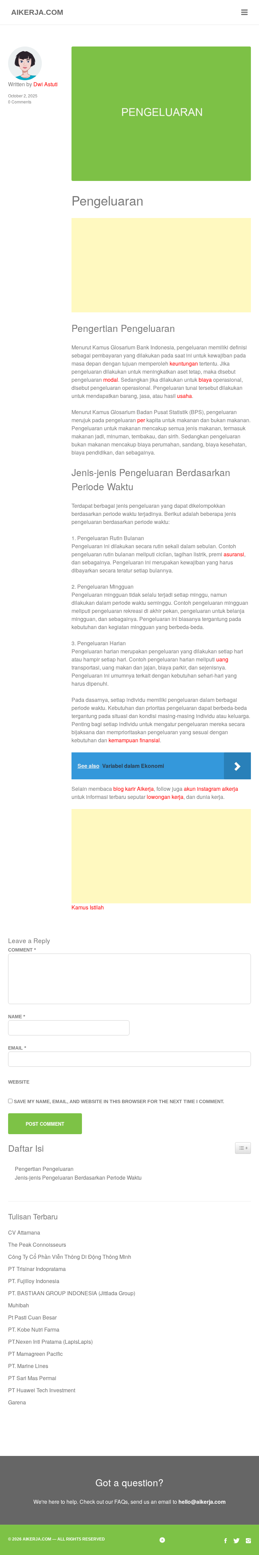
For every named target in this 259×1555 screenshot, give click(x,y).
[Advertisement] (161, 265)
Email (17, 1048)
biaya (205, 379)
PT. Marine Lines (28, 1366)
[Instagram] (248, 1540)
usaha (184, 396)
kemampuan (123, 740)
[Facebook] (225, 1540)
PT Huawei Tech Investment (41, 1390)
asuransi (234, 554)
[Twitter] (236, 1540)
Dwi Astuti (45, 84)
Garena (17, 1402)
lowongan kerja (165, 797)
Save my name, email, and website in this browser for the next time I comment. (119, 1101)
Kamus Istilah (87, 907)
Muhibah (18, 1305)
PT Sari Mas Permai (32, 1378)
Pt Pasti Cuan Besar (32, 1317)
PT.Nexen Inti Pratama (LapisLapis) (50, 1341)
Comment (22, 950)
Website (18, 1082)
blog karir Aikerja (133, 788)
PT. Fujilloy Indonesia (33, 1281)
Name (16, 1016)
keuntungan (184, 363)
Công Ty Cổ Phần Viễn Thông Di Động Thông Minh (69, 1257)
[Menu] (244, 12)
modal (110, 379)
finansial (150, 740)
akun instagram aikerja (211, 788)
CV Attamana (24, 1232)
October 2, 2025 (22, 95)
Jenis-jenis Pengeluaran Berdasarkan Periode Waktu (78, 1177)
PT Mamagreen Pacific (35, 1354)
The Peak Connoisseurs (37, 1244)
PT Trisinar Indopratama (37, 1269)
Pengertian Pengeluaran (44, 1169)
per (141, 420)
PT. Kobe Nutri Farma (33, 1329)
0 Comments (19, 101)
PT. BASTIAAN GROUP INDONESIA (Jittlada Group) (71, 1293)
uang (222, 659)
